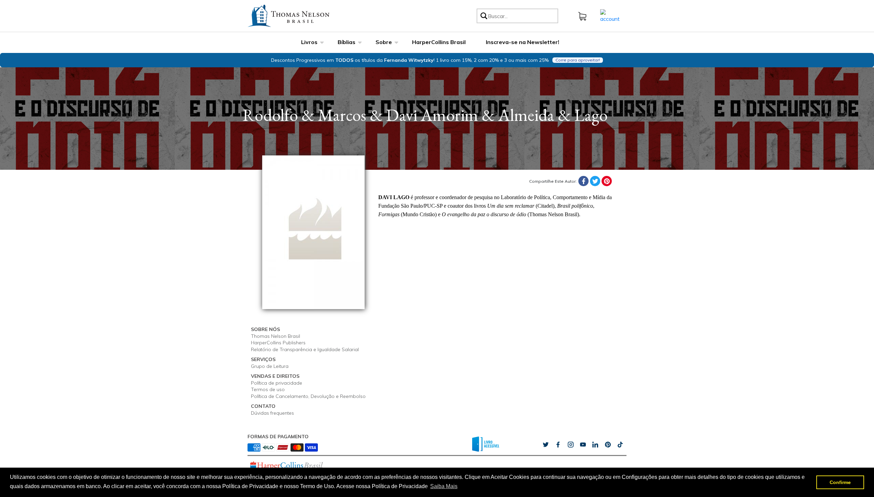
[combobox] (522, 16)
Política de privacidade (276, 383)
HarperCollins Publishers (278, 343)
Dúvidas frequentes (272, 413)
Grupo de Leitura (269, 366)
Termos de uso (268, 389)
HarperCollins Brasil (439, 42)
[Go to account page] (610, 15)
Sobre (384, 42)
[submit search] (483, 16)
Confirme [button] (840, 482)
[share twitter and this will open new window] (545, 445)
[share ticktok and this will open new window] (607, 445)
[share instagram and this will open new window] (570, 445)
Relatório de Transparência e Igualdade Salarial (305, 349)
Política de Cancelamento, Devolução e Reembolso (308, 396)
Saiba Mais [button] (443, 486)
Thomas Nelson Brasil (275, 336)
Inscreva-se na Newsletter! (522, 42)
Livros (309, 42)
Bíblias (346, 42)
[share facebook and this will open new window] (557, 445)
